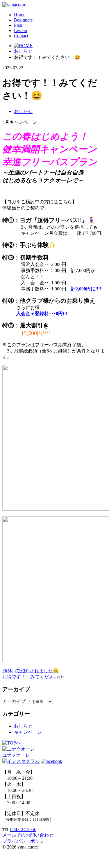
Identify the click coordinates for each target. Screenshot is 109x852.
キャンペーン (28, 732)
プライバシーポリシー (25, 841)
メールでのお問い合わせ (27, 834)
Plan (18, 25)
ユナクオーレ (16, 755)
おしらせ (23, 111)
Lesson (20, 30)
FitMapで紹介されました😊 (30, 670)
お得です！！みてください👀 (33, 676)
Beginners (23, 19)
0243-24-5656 (23, 829)
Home (19, 14)
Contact (21, 35)
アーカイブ (14, 701)
